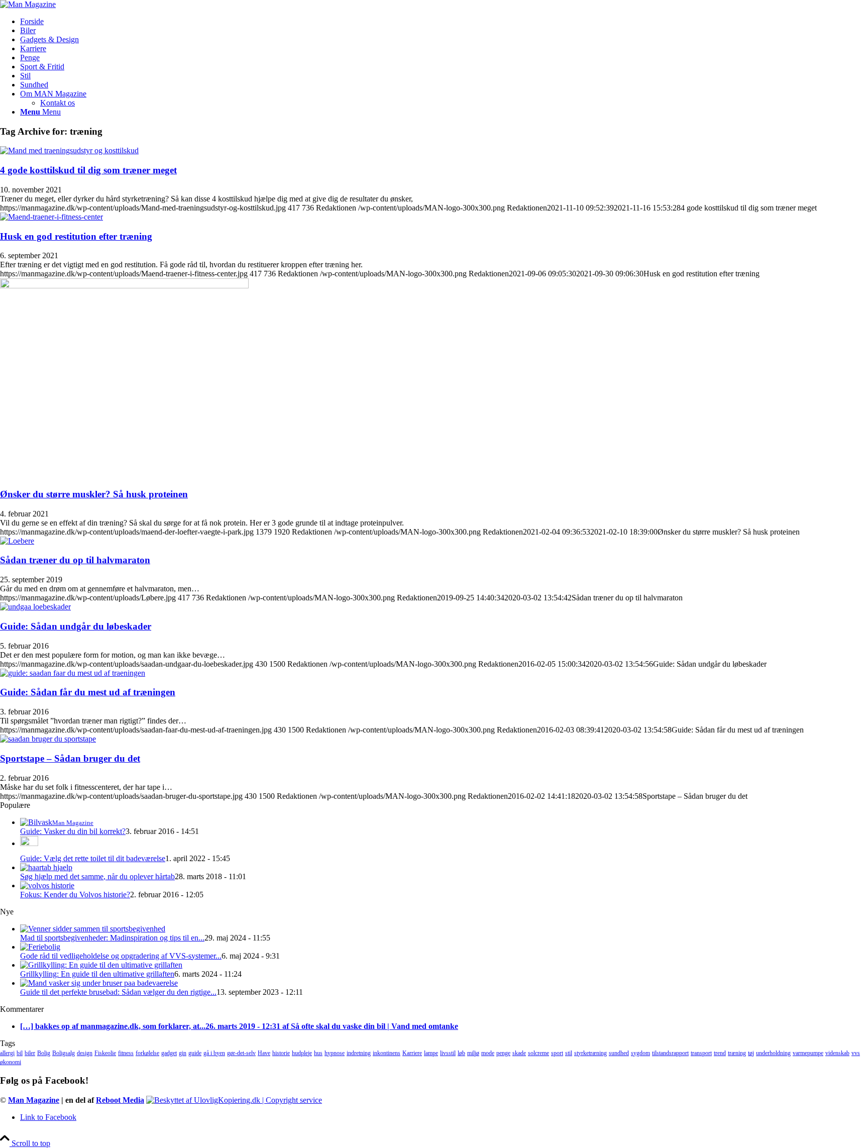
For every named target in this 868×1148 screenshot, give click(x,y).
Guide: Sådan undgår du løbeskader (75, 626)
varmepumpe (808, 1053)
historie (281, 1053)
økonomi (10, 1062)
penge (503, 1053)
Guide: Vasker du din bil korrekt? (73, 831)
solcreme (538, 1053)
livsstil (448, 1053)
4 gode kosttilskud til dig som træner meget (88, 170)
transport (701, 1053)
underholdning (773, 1053)
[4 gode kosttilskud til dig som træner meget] (69, 150)
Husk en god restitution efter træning (76, 236)
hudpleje (302, 1053)
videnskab (837, 1053)
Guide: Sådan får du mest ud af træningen (87, 692)
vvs (855, 1053)
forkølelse (147, 1053)
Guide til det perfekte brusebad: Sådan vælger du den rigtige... (118, 992)
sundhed (619, 1053)
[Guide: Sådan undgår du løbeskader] (35, 606)
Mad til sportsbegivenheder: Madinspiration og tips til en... (112, 937)
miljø (473, 1053)
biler (30, 1053)
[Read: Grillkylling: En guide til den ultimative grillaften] (101, 965)
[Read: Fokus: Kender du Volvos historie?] (47, 885)
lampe (431, 1053)
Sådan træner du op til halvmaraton (75, 560)
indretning (359, 1053)
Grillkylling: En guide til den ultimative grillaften (97, 974)
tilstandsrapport (670, 1053)
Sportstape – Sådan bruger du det (70, 758)
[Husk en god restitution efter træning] (51, 217)
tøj (751, 1053)
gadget (169, 1053)
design (84, 1053)
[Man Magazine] (28, 4)
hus (318, 1053)
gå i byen (214, 1053)
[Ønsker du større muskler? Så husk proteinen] (124, 285)
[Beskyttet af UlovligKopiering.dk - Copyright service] (234, 1100)
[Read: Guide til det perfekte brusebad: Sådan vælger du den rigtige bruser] (99, 983)
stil (568, 1053)
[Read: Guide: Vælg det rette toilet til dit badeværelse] (29, 843)
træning (737, 1053)
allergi (7, 1053)
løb (461, 1053)
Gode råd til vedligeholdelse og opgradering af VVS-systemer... (121, 956)
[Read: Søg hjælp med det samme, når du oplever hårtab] (46, 867)
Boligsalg (63, 1053)
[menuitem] (444, 21)
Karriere (412, 1053)
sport (557, 1053)
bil (20, 1053)
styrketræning (590, 1053)
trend (720, 1053)
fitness (126, 1053)
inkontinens (386, 1053)
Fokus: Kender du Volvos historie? (75, 894)
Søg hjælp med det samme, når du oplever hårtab (97, 876)
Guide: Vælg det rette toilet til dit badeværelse (92, 858)
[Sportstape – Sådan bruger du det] (48, 739)
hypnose (334, 1053)
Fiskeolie (105, 1053)
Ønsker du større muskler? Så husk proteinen (94, 494)
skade (519, 1053)
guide (194, 1053)
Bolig (43, 1053)
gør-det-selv (241, 1053)
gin (182, 1053)
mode (487, 1053)
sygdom (640, 1053)
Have (264, 1053)
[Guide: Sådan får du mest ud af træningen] (72, 673)
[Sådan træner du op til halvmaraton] (17, 541)
